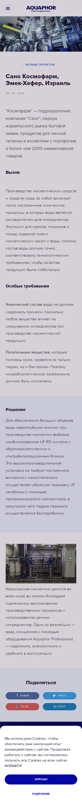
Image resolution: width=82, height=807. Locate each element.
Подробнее (41, 793)
